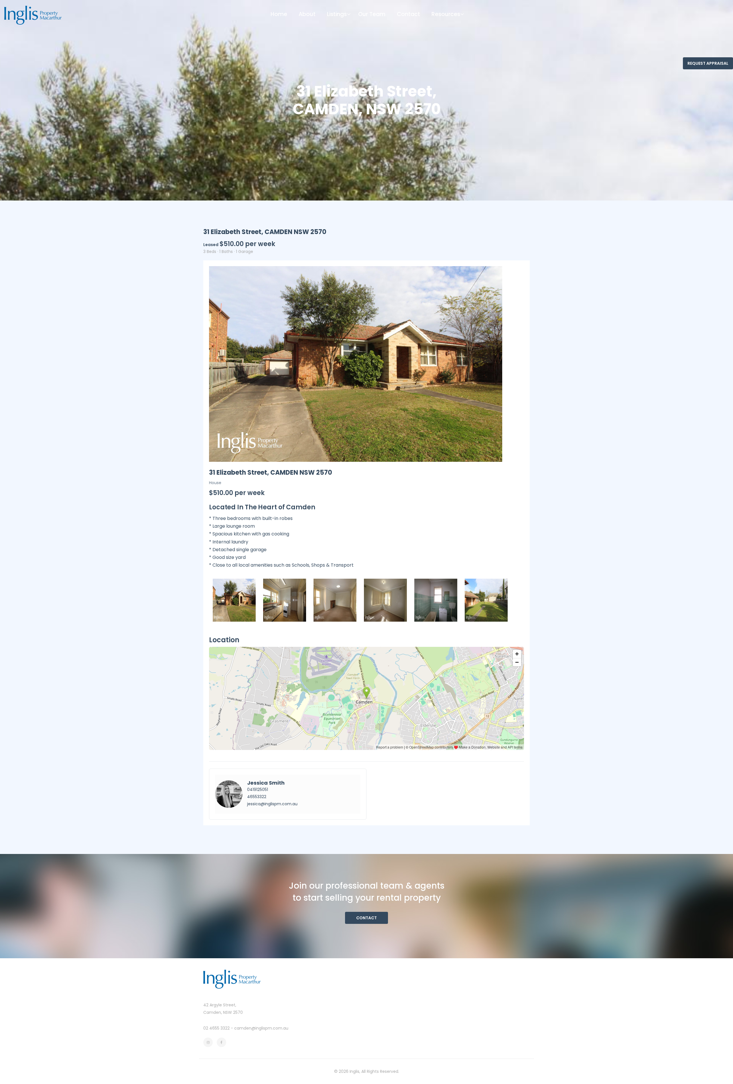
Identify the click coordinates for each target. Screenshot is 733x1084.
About (307, 14)
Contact (408, 14)
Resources (445, 14)
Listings (337, 14)
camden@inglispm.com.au (261, 1028)
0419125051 (257, 789)
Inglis (354, 1071)
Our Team (371, 14)
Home (279, 14)
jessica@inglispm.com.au (272, 804)
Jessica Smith (266, 782)
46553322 (256, 797)
